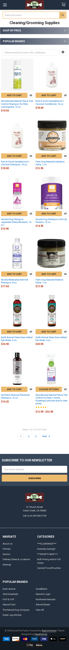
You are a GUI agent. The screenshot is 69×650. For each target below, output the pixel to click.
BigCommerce (49, 630)
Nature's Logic (43, 594)
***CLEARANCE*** (46, 543)
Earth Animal (9, 589)
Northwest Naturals (45, 599)
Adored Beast (43, 604)
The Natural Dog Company (16, 610)
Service (6, 554)
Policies (7, 549)
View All (40, 610)
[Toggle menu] (5, 5)
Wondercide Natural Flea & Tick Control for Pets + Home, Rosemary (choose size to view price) (52, 399)
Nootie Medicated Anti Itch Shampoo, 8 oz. (14, 281)
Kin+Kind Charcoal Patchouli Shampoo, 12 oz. (15, 396)
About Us (7, 543)
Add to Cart (14, 95)
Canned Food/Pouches (49, 568)
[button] (63, 52)
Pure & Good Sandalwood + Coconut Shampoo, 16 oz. (15, 163)
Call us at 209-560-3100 (34, 515)
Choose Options (49, 389)
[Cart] (64, 4)
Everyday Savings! (46, 549)
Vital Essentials (10, 594)
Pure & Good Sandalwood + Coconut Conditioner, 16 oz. (50, 102)
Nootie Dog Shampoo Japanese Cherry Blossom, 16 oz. (16, 222)
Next (44, 436)
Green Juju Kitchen (12, 615)
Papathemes (40, 634)
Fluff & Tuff (8, 599)
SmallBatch (41, 589)
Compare (30, 95)
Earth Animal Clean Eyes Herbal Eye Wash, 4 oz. (17, 338)
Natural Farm (9, 604)
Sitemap (7, 564)
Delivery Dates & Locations (16, 559)
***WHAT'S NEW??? (47, 554)
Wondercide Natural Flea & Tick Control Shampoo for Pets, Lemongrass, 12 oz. (17, 104)
